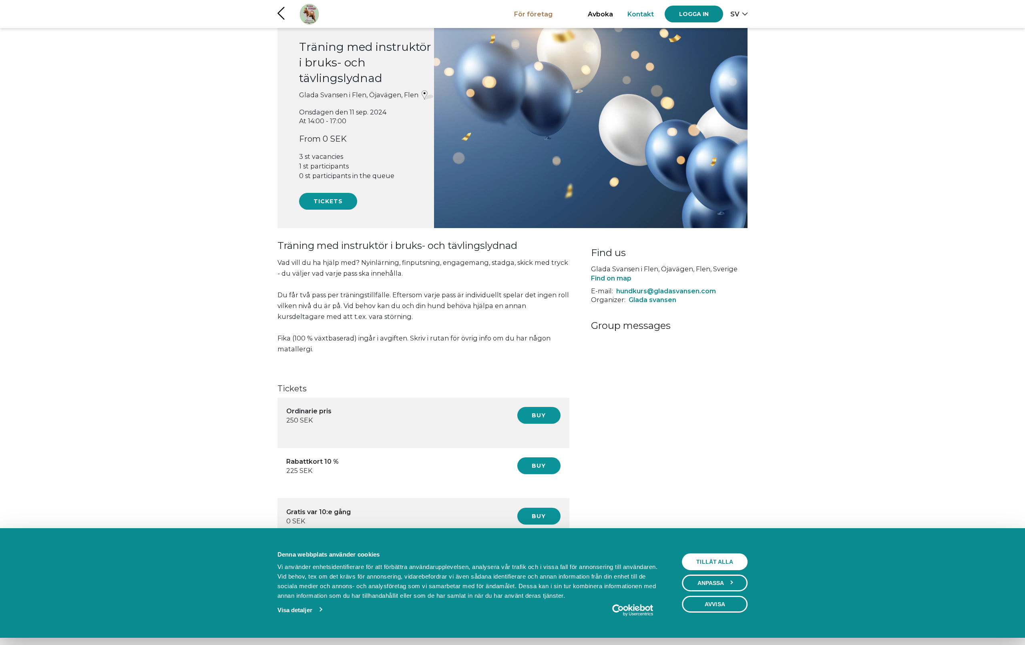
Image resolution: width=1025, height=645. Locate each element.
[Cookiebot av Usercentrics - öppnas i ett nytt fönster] (632, 610)
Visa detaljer (294, 610)
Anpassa (710, 583)
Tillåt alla (714, 562)
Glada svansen (652, 300)
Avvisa (715, 604)
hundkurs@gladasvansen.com (666, 291)
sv (735, 14)
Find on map (611, 278)
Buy (539, 415)
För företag (533, 14)
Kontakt (640, 14)
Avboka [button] (600, 14)
